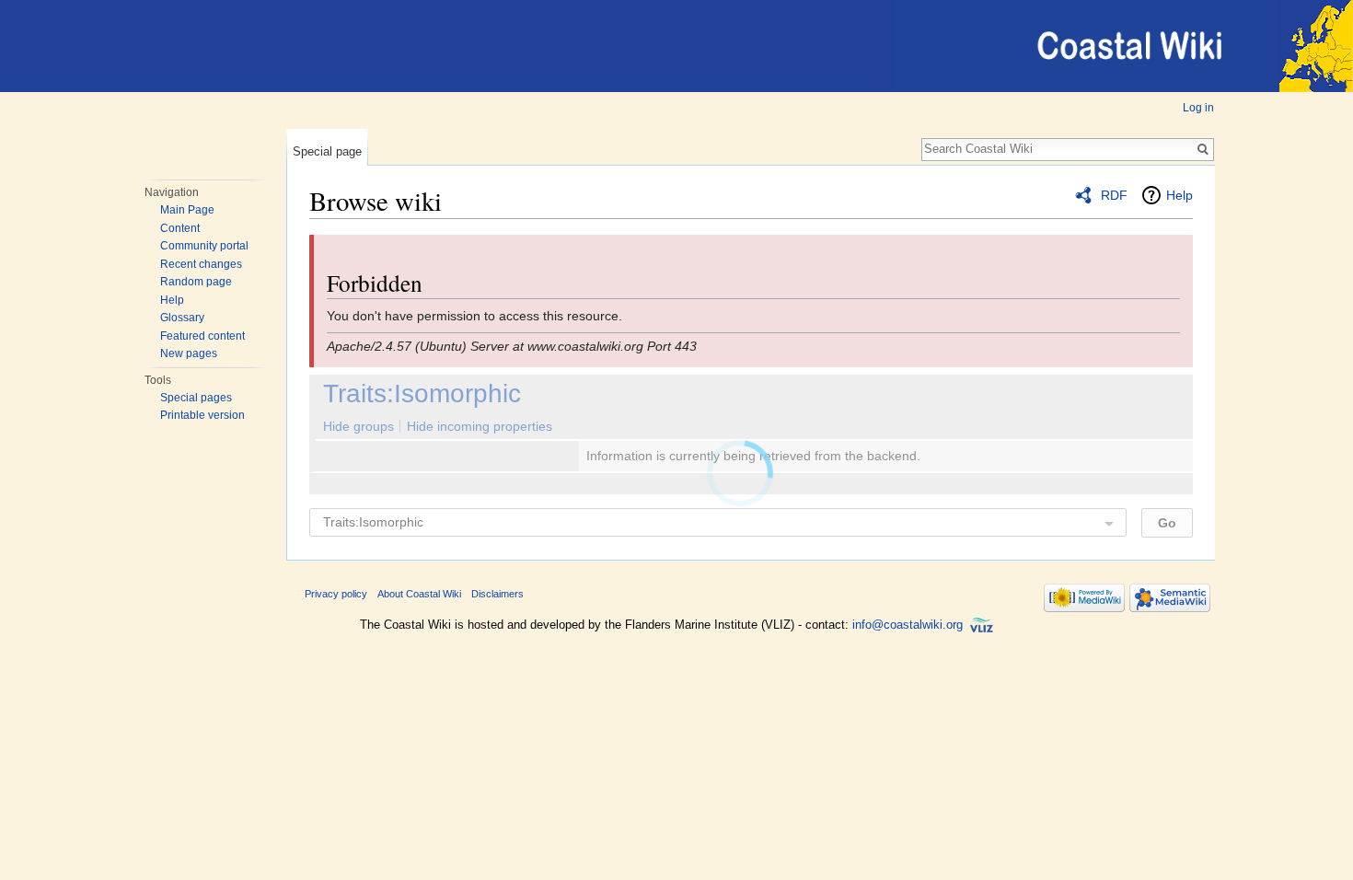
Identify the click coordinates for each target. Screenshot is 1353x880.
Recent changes (201, 264)
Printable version (202, 415)
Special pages (196, 397)
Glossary (182, 317)
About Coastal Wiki (419, 593)
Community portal (204, 245)
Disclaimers (497, 593)
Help (172, 300)
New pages (188, 353)
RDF (1114, 195)
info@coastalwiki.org (907, 624)
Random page (196, 281)
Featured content (202, 336)
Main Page (187, 209)
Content (180, 228)
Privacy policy (336, 593)
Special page (327, 151)
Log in (1198, 107)
